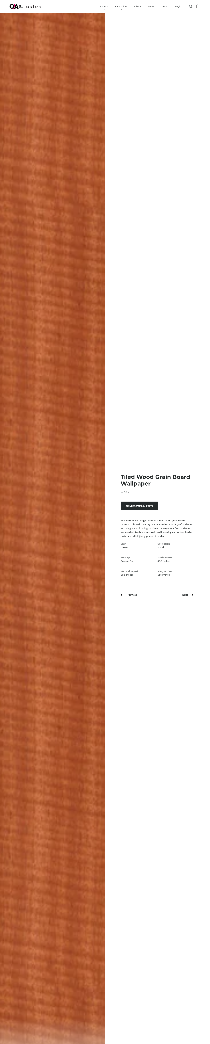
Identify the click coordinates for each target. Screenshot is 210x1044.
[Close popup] (167, 487)
